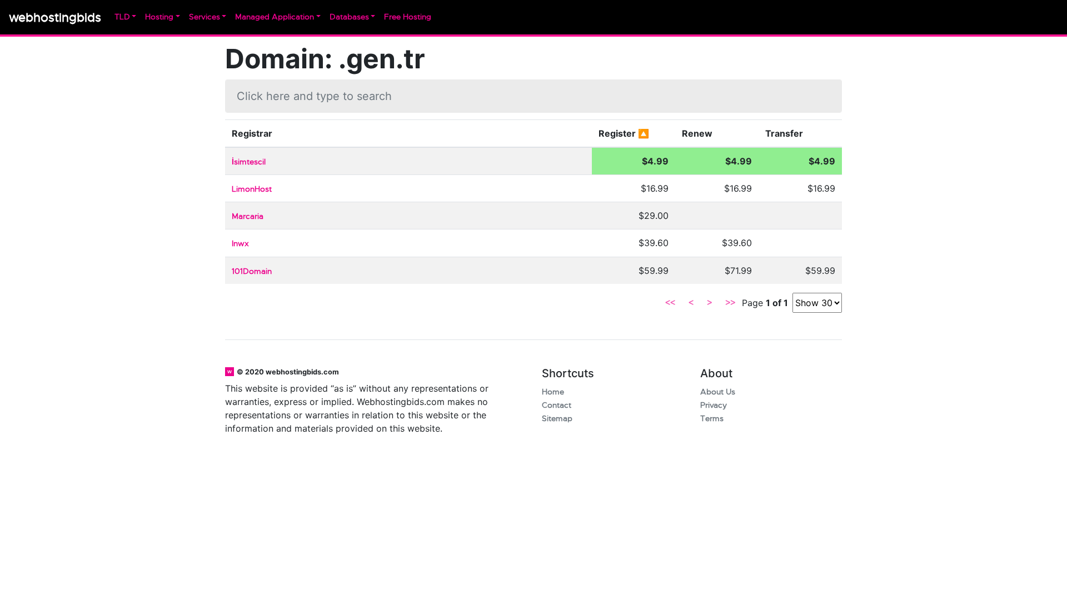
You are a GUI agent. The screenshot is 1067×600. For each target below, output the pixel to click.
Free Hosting (407, 17)
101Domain (252, 271)
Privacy (713, 405)
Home (553, 392)
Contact (556, 405)
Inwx (240, 243)
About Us (717, 392)
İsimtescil (249, 162)
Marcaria (247, 216)
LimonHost (252, 189)
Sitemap (557, 418)
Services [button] (204, 17)
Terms (712, 418)
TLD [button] (122, 17)
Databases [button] (349, 17)
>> (730, 302)
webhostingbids (55, 17)
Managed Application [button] (274, 17)
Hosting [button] (159, 17)
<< (670, 302)
